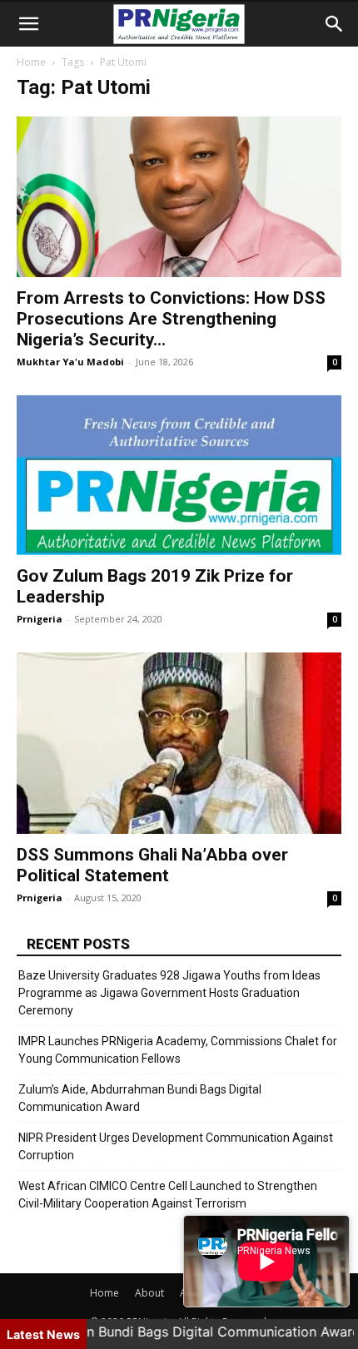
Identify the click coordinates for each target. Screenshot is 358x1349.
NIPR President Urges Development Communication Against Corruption (175, 1146)
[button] (28, 24)
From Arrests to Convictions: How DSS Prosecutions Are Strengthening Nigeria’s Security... (171, 319)
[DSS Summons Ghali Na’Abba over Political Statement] (179, 742)
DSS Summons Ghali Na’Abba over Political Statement (152, 865)
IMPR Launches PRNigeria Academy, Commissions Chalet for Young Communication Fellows (177, 1049)
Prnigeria (39, 619)
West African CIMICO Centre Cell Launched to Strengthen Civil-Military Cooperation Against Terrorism (167, 1194)
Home (31, 62)
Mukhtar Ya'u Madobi (70, 361)
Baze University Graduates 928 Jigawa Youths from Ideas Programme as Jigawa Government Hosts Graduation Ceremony (169, 993)
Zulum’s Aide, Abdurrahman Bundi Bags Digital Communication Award (139, 1098)
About (149, 1293)
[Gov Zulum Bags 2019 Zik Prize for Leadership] (179, 475)
